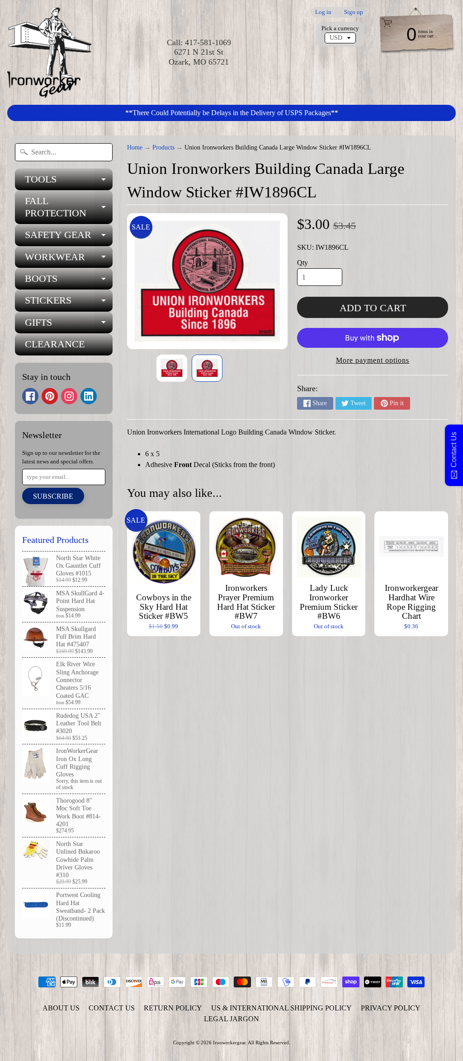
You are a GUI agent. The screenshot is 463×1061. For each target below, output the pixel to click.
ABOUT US (61, 1008)
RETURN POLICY (173, 1008)
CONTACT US (112, 1008)
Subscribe (53, 496)
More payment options (372, 360)
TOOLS (69, 181)
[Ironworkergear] (49, 52)
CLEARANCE (55, 344)
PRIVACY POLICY (390, 1008)
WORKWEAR (69, 259)
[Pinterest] (50, 396)
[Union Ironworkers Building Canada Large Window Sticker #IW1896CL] (171, 368)
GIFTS (69, 325)
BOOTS (69, 281)
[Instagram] (69, 396)
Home (134, 147)
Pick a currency (340, 28)
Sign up (353, 12)
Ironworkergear (229, 1042)
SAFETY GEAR (69, 237)
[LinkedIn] (88, 396)
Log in (323, 12)
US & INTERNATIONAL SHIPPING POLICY (281, 1008)
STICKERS (69, 302)
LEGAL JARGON (231, 1019)
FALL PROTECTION (69, 207)
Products (163, 147)
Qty (302, 262)
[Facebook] (30, 396)
